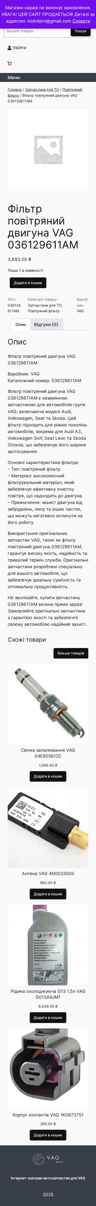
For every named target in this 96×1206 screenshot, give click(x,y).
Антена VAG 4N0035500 (48, 873)
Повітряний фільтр (44, 311)
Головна (15, 89)
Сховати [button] (81, 21)
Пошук (81, 31)
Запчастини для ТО (42, 89)
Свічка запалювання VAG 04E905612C (48, 753)
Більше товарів (71, 653)
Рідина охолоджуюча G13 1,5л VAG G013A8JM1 (48, 994)
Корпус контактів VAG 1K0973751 (48, 1114)
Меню (14, 77)
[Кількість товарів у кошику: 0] (9, 63)
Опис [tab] (20, 324)
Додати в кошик (28, 283)
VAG (80, 311)
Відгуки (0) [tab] (46, 324)
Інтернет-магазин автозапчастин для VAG (48, 1178)
